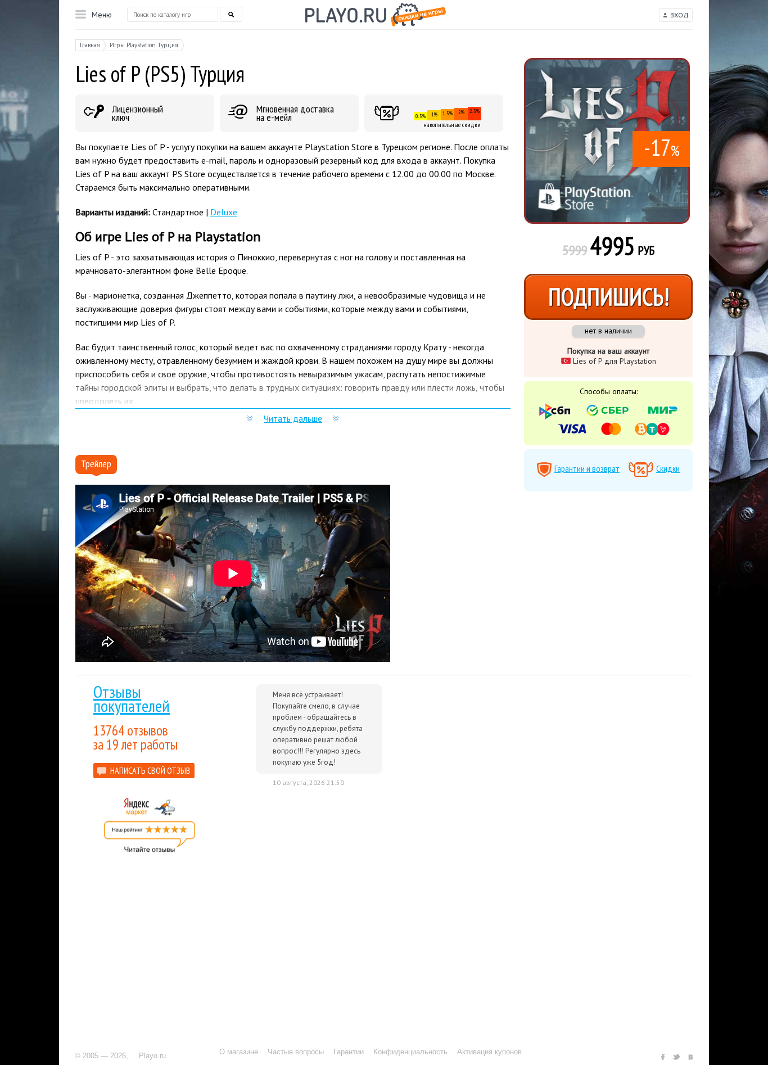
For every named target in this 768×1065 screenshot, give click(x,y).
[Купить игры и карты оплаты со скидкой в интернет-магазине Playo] (375, 14)
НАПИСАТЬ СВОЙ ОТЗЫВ (150, 770)
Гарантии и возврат (587, 468)
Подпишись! (608, 296)
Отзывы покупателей (131, 698)
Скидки (668, 468)
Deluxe (223, 212)
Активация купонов (489, 1052)
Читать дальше (293, 418)
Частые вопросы (296, 1052)
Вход (679, 15)
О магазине (238, 1052)
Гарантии (348, 1052)
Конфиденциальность (410, 1052)
